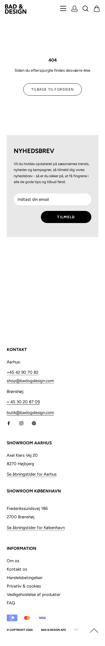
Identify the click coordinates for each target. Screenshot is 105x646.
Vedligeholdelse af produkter (33, 594)
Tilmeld (66, 217)
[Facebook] (9, 423)
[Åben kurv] (97, 9)
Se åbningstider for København (36, 527)
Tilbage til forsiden (52, 89)
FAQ (11, 603)
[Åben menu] (63, 9)
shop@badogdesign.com (30, 380)
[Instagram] (21, 423)
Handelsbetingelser (25, 577)
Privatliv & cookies (24, 586)
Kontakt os (17, 569)
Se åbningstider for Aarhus (32, 474)
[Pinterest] (34, 423)
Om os (13, 560)
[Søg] (86, 9)
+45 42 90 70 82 (22, 372)
